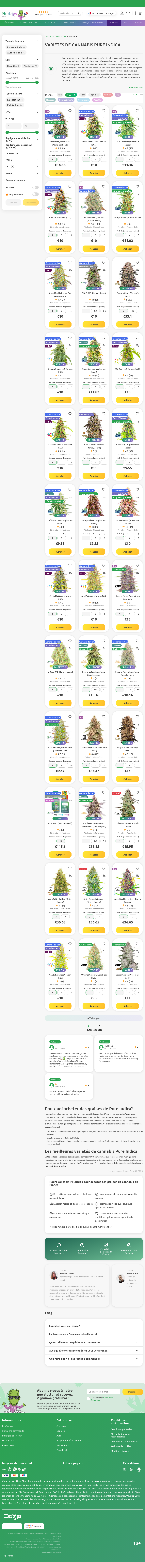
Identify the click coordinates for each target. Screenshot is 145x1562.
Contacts (60, 1430)
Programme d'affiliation (68, 1440)
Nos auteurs (62, 1445)
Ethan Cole (132, 1273)
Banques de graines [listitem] (93, 22)
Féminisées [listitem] (9, 22)
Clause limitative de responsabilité (121, 1435)
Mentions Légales (120, 1451)
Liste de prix (8, 1440)
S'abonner (132, 1391)
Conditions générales (121, 1429)
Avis (58, 1435)
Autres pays (72, 1463)
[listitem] (122, 13)
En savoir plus (136, 87)
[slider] (7, 82)
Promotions (8, 1445)
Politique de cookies (121, 1446)
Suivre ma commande (13, 1430)
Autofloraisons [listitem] (29, 22)
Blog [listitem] (126, 22)
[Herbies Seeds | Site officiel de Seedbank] (15, 15)
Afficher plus (69, 1059)
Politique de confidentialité (124, 1441)
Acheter (60, 172)
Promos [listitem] (114, 22)
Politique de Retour (12, 1435)
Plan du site (62, 1450)
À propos (61, 1425)
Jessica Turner (67, 1273)
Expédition (7, 1425)
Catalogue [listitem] (49, 22)
